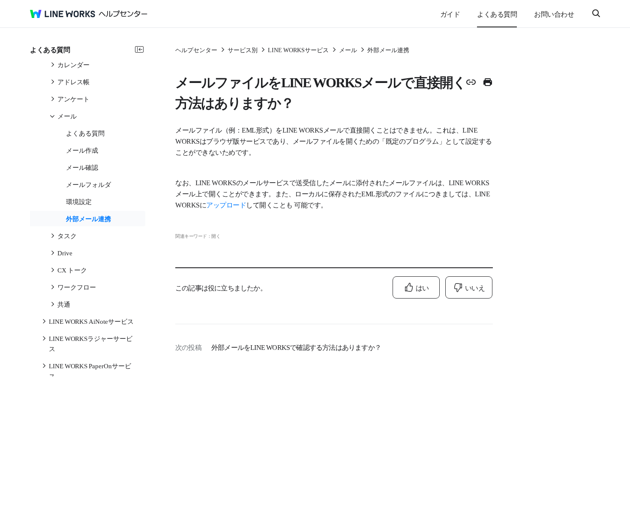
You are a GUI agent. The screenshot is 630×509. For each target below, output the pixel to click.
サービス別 (243, 49)
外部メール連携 (388, 49)
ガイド (450, 14)
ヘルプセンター (196, 49)
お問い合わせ (554, 14)
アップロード (226, 204)
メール (348, 49)
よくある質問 (497, 14)
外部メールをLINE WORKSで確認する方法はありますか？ (296, 347)
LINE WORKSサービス (298, 49)
